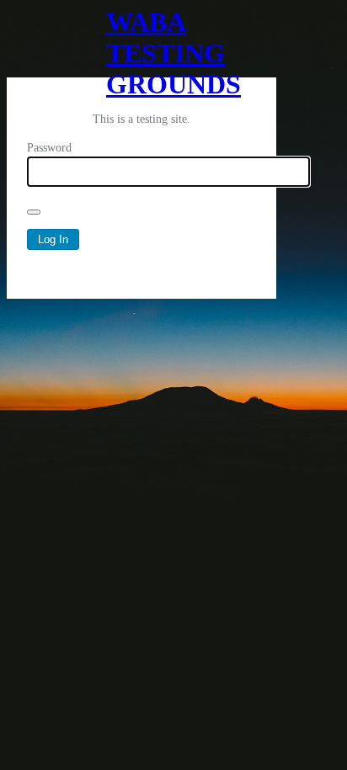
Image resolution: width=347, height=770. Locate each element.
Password (49, 147)
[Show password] (33, 212)
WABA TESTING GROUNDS (141, 42)
